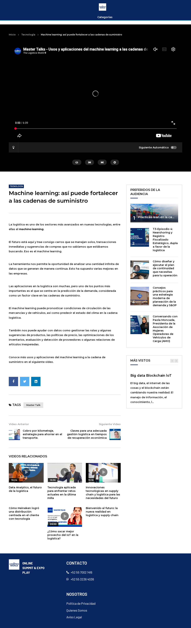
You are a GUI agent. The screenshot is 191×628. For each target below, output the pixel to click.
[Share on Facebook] (13, 381)
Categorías (104, 17)
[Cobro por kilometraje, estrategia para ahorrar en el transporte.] (14, 434)
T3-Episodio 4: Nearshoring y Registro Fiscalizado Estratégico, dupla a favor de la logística (165, 239)
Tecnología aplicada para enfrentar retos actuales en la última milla (61, 493)
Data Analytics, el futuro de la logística (25, 489)
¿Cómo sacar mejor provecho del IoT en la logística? (62, 535)
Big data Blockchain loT (151, 375)
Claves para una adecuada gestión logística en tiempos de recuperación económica (87, 434)
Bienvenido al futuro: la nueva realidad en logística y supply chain (102, 511)
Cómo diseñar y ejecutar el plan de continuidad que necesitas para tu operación (165, 268)
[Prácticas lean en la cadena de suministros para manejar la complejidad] (154, 213)
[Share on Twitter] (24, 381)
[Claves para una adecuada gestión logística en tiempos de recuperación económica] (115, 434)
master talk (33, 405)
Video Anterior (19, 424)
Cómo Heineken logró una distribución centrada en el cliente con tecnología (24, 513)
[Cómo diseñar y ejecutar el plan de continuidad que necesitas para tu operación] (139, 269)
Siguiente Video (110, 424)
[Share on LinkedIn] (35, 381)
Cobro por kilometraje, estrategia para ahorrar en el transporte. (42, 434)
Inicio (12, 34)
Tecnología (28, 34)
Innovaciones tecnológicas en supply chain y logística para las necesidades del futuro (103, 493)
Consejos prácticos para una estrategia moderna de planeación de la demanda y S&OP (165, 296)
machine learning (31, 229)
